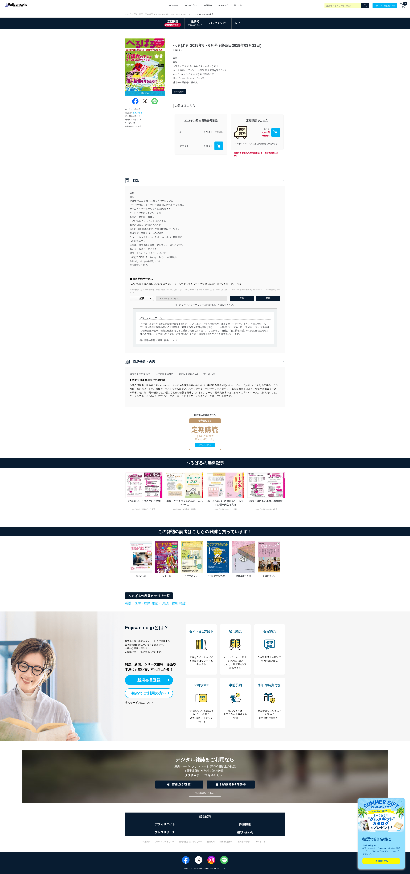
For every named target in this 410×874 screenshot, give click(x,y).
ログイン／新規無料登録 (384, 5)
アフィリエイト (165, 824)
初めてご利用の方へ (149, 693)
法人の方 (238, 5)
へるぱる (176, 14)
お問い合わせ (245, 832)
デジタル (184, 146)
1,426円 (208, 146)
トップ (128, 14)
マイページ (173, 5)
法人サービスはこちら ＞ (139, 702)
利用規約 (146, 842)
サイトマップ (261, 842)
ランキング (223, 5)
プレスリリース (165, 832)
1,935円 (208, 132)
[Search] (365, 5)
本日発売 (208, 5)
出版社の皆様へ (226, 842)
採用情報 (245, 824)
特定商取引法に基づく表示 (190, 842)
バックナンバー (189, 14)
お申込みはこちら (205, 445)
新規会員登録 (148, 680)
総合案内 (205, 816)
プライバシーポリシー (164, 842)
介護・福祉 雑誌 (163, 14)
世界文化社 (137, 113)
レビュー (240, 23)
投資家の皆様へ (244, 842)
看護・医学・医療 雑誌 (143, 14)
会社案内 (211, 842)
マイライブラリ (191, 5)
